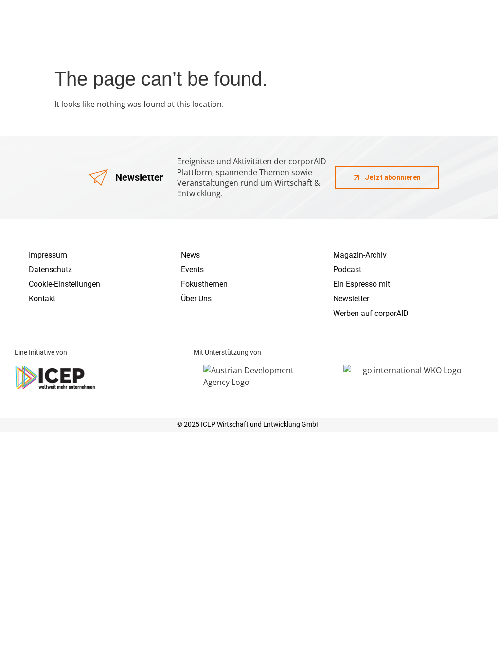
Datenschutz (50, 269)
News (190, 255)
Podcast (347, 269)
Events (192, 269)
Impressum (48, 255)
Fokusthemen (204, 284)
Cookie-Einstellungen (64, 284)
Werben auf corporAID (371, 313)
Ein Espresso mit (361, 284)
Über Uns (196, 298)
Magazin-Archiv (360, 255)
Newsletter (351, 298)
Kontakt (42, 298)
